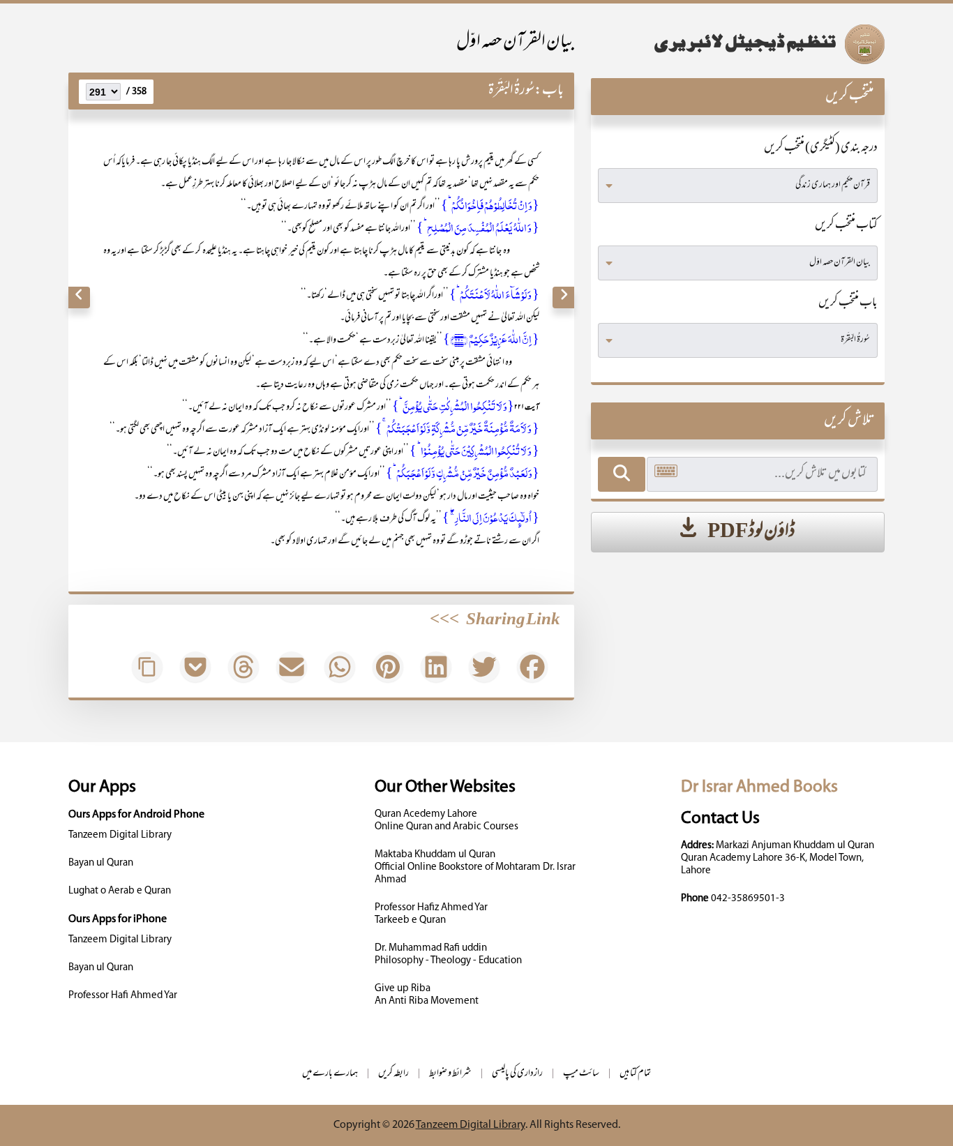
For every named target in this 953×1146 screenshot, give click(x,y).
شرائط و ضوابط (450, 1073)
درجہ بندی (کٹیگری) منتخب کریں (821, 148)
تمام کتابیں (635, 1073)
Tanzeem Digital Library (120, 835)
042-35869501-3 (748, 899)
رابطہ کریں (393, 1073)
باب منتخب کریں (848, 303)
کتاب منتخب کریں (846, 226)
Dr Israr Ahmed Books (759, 787)
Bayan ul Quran (100, 863)
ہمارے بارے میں (330, 1073)
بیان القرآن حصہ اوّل (515, 43)
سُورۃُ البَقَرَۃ (511, 91)
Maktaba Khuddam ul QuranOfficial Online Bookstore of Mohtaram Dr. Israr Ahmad (475, 867)
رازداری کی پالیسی (517, 1073)
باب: (549, 91)
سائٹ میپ (581, 1073)
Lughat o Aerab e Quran (119, 891)
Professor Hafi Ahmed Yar (122, 995)
